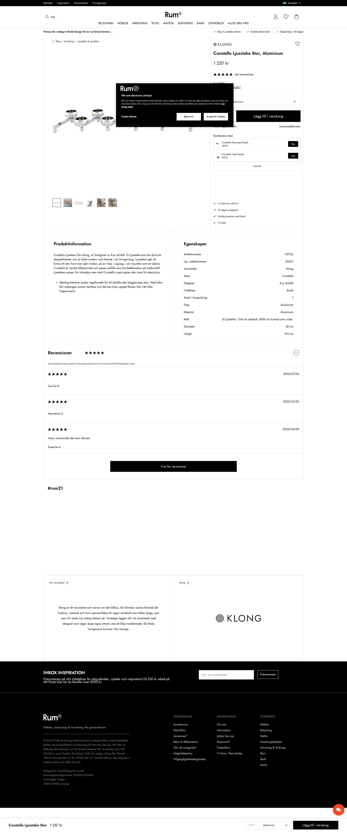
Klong (289, 269)
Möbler (264, 724)
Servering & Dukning (272, 747)
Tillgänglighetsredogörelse (189, 759)
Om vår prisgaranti (185, 747)
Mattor (264, 736)
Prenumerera (268, 674)
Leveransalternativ (290, 126)
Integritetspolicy (183, 753)
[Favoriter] (286, 17)
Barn (263, 753)
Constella (287, 276)
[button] (293, 3)
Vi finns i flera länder (230, 753)
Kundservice (181, 724)
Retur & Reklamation (186, 741)
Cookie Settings (129, 116)
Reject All (188, 116)
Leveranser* (181, 736)
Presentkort (223, 747)
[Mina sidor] (275, 17)
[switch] (173, 352)
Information (224, 730)
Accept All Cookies (216, 116)
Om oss (221, 724)
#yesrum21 (223, 741)
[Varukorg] (296, 17)
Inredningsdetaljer (271, 741)
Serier (263, 765)
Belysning (266, 730)
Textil (263, 759)
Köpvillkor (180, 730)
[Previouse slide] (60, 124)
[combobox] (292, 3)
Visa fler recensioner (173, 466)
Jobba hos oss (225, 736)
